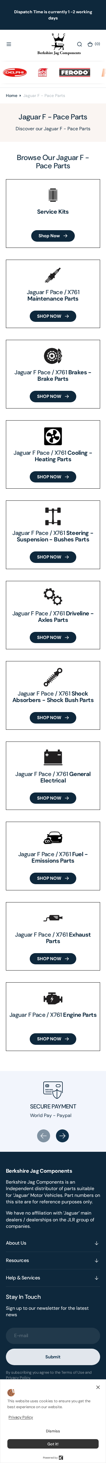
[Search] (79, 44)
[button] (9, 44)
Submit (53, 1357)
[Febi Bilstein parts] (39, 72)
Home (11, 95)
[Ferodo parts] (70, 72)
